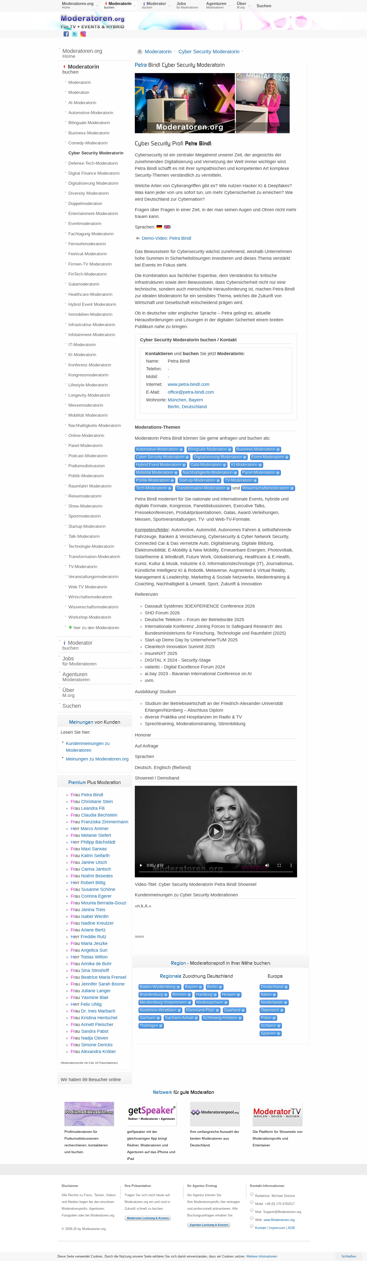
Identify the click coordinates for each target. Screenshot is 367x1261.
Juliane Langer (96, 990)
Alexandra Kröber (98, 1051)
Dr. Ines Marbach (98, 1011)
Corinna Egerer (96, 896)
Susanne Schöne (98, 889)
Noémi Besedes (97, 875)
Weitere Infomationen (261, 1256)
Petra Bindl (92, 794)
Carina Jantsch (96, 869)
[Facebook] (66, 35)
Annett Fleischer (97, 1024)
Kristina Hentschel (99, 1017)
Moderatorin (158, 51)
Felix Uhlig (91, 1004)
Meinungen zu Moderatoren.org (97, 759)
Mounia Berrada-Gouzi (103, 902)
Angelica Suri (94, 950)
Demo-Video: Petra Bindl (166, 238)
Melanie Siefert (96, 835)
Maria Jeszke (94, 943)
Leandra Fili (93, 808)
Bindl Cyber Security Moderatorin (180, 64)
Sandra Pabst (94, 1031)
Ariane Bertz (93, 929)
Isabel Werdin (95, 916)
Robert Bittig (93, 882)
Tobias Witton (94, 956)
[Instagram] (83, 35)
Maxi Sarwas (94, 848)
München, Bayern (185, 399)
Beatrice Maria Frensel (103, 977)
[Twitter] (74, 35)
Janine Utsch (94, 862)
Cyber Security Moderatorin (209, 51)
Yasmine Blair (95, 997)
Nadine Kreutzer (97, 923)
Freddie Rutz (93, 936)
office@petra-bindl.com (191, 392)
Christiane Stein (97, 801)
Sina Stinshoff (95, 970)
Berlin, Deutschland (187, 406)
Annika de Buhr (96, 963)
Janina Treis (93, 909)
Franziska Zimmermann (104, 821)
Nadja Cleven (94, 1038)
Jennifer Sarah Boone (103, 983)
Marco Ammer (95, 828)
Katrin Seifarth (95, 855)
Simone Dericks (97, 1044)
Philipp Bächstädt (98, 842)
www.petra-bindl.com (188, 384)
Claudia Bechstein (99, 815)
